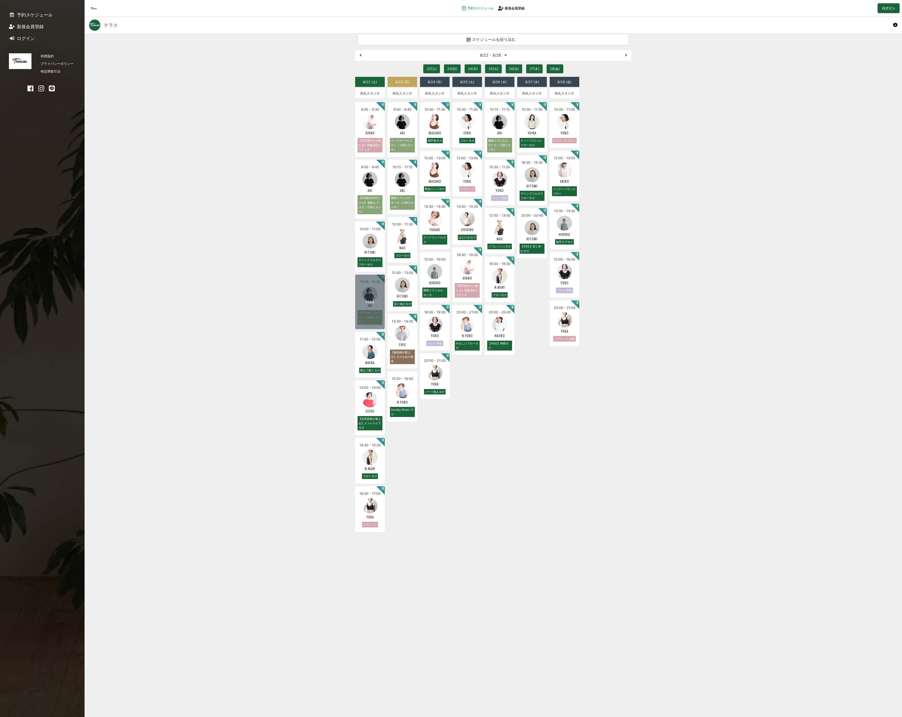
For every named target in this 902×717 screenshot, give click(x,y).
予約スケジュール (480, 8)
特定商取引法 (50, 71)
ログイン (888, 8)
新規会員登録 (515, 8)
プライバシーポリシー (57, 64)
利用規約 (47, 56)
